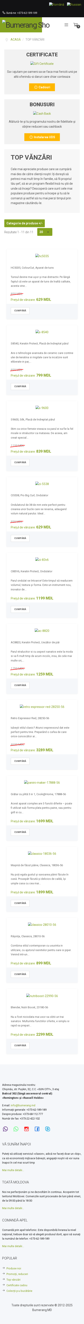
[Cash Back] (42, 63)
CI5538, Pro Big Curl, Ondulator (29, 495)
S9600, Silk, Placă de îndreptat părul (33, 419)
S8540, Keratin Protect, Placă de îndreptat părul (39, 343)
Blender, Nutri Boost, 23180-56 (29, 1007)
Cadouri (44, 87)
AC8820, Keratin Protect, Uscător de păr (35, 642)
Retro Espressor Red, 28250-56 (30, 718)
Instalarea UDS (44, 137)
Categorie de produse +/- (24, 223)
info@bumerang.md (23, 1105)
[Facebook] (38, 1129)
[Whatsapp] (17, 1129)
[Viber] (6, 1129)
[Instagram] (27, 1129)
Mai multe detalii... (13, 1170)
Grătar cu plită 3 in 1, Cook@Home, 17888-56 (38, 794)
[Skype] (48, 1129)
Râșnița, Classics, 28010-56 (28, 936)
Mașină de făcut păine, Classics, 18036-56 (37, 865)
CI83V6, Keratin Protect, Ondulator (31, 571)
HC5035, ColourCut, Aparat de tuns (32, 267)
